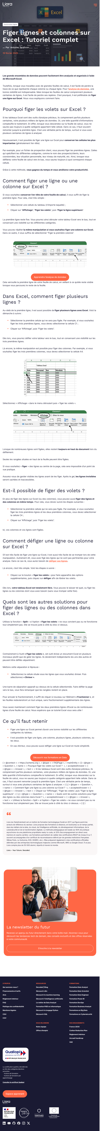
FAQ (4, 1003)
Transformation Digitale (10, 24)
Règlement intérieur (10, 999)
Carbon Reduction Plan (78, 1030)
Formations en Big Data (78, 1010)
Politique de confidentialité (13, 1006)
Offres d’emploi (42, 1030)
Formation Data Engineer (79, 995)
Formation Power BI (77, 999)
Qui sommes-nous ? (10, 987)
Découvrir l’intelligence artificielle (49, 999)
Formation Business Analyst (80, 1006)
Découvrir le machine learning (48, 995)
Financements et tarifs (11, 991)
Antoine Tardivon (19, 47)
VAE (71, 1042)
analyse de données (79, 89)
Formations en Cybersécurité (80, 1014)
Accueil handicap (76, 1038)
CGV (4, 1018)
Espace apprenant (15, 1094)
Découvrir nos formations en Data (50, 757)
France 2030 (74, 1027)
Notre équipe (41, 1027)
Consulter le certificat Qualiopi (13, 1082)
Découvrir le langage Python (47, 1010)
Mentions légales (9, 1010)
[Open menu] (95, 5)
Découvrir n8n (41, 991)
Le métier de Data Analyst (46, 1003)
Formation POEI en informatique (48, 1006)
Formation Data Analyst (78, 987)
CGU (4, 1014)
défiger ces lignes (58, 561)
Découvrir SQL (41, 1014)
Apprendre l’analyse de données (50, 277)
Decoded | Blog (42, 987)
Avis (4, 995)
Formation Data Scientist (79, 991)
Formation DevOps (76, 1003)
